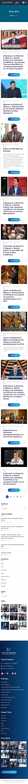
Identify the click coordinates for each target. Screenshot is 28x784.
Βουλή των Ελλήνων (19, 426)
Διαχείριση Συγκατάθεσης (9, 772)
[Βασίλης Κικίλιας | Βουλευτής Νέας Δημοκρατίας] (7, 2)
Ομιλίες (2, 573)
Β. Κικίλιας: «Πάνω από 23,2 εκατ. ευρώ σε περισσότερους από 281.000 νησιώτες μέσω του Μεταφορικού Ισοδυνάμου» (12, 536)
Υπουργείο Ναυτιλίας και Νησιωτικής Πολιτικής (10, 687)
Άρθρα (17, 144)
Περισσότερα (14, 74)
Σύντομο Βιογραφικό (5, 684)
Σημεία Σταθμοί (4, 682)
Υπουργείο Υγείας (4, 694)
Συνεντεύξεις (4, 583)
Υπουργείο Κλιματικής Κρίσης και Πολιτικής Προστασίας (12, 689)
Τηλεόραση (18, 52)
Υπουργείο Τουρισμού (5, 692)
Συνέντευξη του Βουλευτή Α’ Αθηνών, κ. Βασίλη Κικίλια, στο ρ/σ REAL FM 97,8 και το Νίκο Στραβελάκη (13, 250)
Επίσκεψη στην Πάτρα (6, 552)
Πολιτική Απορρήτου (10, 782)
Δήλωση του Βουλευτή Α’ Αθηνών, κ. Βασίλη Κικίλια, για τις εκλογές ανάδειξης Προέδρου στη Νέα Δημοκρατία (13, 108)
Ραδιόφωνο (17, 242)
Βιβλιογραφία (3, 707)
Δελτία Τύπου (18, 100)
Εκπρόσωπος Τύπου (5, 702)
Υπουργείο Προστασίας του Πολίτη (8, 697)
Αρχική (12, 15)
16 (17, 496)
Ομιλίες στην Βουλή (19, 333)
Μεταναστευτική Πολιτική (6, 699)
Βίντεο (2, 566)
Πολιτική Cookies (19, 782)
